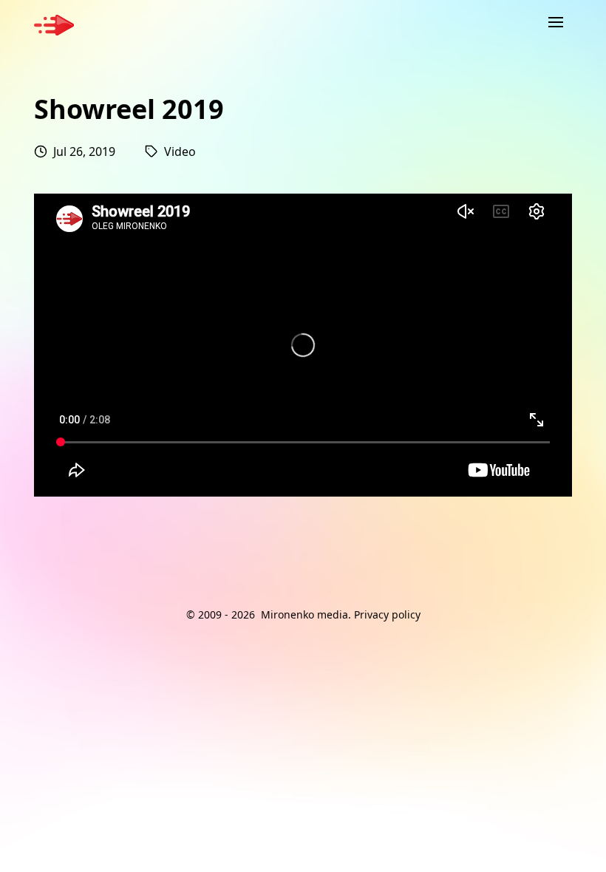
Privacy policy (387, 614)
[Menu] (555, 22)
